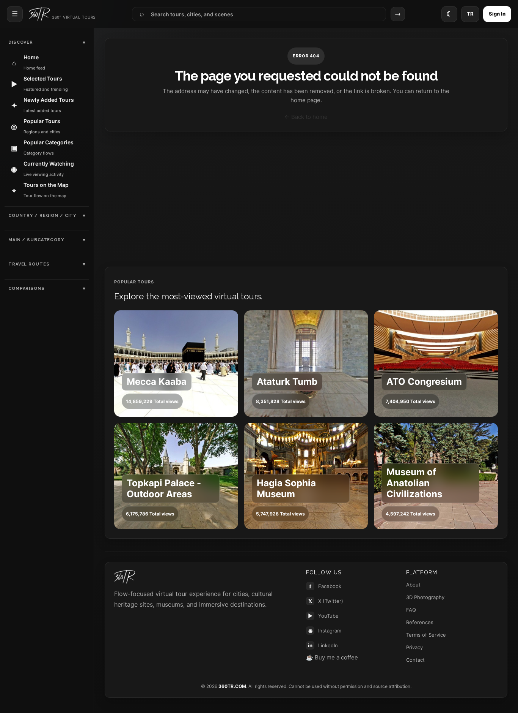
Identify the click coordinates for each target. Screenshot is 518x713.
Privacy (414, 647)
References (419, 622)
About (413, 585)
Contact (415, 660)
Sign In (497, 14)
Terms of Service (426, 635)
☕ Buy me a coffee (332, 657)
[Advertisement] (306, 199)
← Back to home (306, 116)
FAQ (411, 610)
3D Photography (425, 597)
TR (470, 14)
